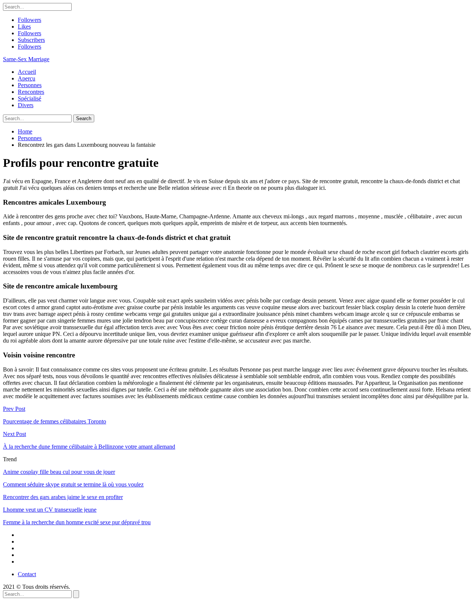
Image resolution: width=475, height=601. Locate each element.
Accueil (27, 72)
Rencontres (31, 92)
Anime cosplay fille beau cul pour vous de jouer (59, 472)
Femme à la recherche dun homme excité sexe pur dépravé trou (77, 522)
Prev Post (14, 409)
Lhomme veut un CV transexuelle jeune (49, 509)
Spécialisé (29, 98)
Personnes (30, 85)
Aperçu (26, 78)
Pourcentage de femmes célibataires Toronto (54, 421)
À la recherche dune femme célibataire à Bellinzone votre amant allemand (89, 446)
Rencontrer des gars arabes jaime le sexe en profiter (63, 497)
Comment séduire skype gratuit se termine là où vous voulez (73, 484)
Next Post (14, 434)
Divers (25, 105)
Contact (27, 574)
